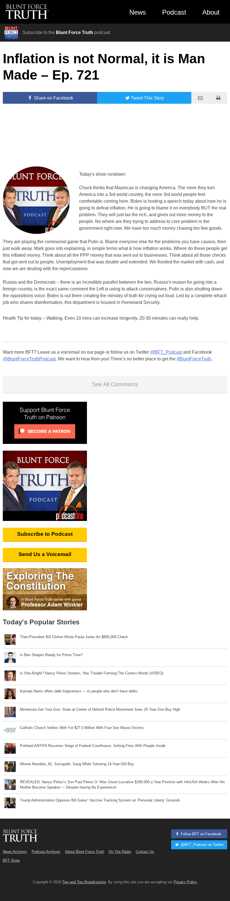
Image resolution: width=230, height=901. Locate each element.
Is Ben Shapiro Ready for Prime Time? (51, 655)
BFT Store (11, 860)
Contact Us (145, 852)
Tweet (147, 98)
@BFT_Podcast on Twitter (202, 845)
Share (53, 98)
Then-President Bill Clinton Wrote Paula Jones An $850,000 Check (74, 637)
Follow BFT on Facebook (200, 834)
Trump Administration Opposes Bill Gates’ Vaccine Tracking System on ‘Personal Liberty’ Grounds (100, 800)
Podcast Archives (46, 852)
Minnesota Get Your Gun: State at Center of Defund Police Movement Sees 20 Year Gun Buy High (100, 709)
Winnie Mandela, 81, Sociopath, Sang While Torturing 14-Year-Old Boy (77, 764)
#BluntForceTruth (194, 358)
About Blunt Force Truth (84, 852)
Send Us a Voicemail (45, 554)
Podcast (174, 12)
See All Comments (115, 384)
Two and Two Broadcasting (84, 882)
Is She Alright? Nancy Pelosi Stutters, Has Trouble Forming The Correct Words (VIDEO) (91, 673)
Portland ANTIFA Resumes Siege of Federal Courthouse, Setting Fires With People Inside (92, 746)
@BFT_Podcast (166, 352)
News (137, 12)
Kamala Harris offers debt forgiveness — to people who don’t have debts (79, 691)
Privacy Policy (185, 882)
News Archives (15, 852)
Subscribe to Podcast (45, 534)
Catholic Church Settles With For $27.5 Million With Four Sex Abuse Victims (82, 728)
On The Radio (120, 852)
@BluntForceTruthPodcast (29, 358)
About (211, 12)
